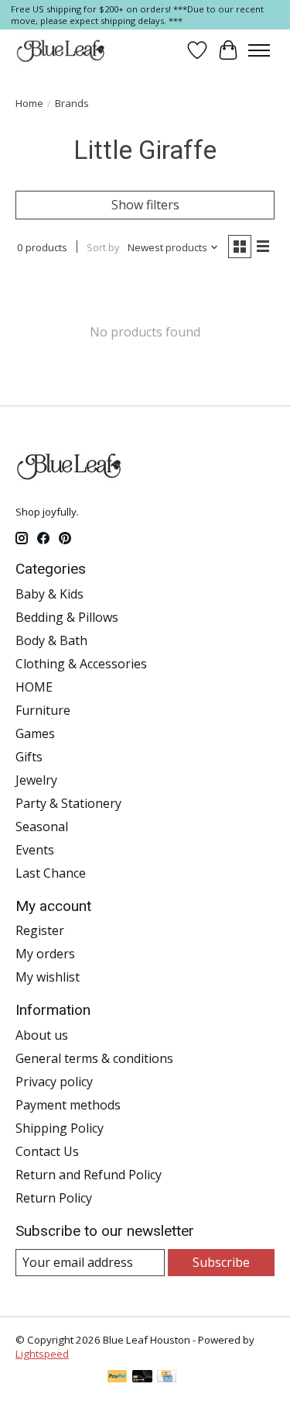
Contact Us (47, 1151)
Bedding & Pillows (66, 617)
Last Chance (50, 873)
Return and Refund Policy (88, 1174)
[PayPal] (117, 1377)
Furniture (42, 710)
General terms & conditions (94, 1058)
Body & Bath (51, 640)
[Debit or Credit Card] (142, 1377)
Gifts (29, 756)
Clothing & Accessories (81, 663)
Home (29, 103)
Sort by (103, 247)
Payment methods (68, 1104)
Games (35, 733)
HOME (34, 686)
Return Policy (53, 1197)
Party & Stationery (68, 803)
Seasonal (41, 826)
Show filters (145, 204)
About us (41, 1035)
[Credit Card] (166, 1377)
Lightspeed (42, 1354)
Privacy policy (54, 1081)
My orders (45, 953)
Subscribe (221, 1262)
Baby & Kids (49, 593)
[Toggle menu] (259, 50)
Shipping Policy (59, 1128)
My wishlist (47, 976)
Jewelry (36, 779)
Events (34, 849)
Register (39, 930)
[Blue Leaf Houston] (61, 50)
